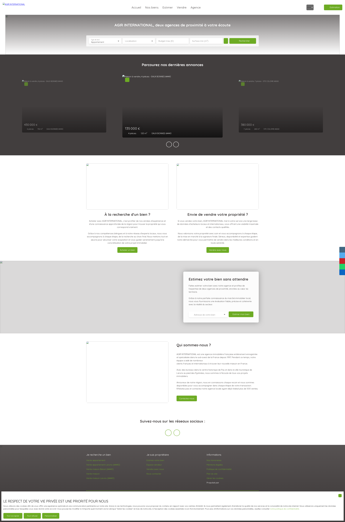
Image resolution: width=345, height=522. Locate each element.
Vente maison (93, 473)
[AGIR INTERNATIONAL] (14, 7)
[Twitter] (177, 433)
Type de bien (95, 40)
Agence (196, 7)
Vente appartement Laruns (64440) (103, 464)
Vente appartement (95, 460)
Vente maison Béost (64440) (100, 469)
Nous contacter (153, 473)
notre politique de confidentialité (284, 509)
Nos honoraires (214, 460)
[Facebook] (168, 433)
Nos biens (151, 7)
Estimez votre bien (155, 460)
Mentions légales (215, 464)
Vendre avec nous (155, 469)
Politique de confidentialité (219, 469)
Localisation (131, 41)
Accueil (136, 7)
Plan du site (212, 473)
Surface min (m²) (200, 41)
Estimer (168, 7)
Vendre (182, 7)
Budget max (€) (166, 41)
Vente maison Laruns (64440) (100, 478)
